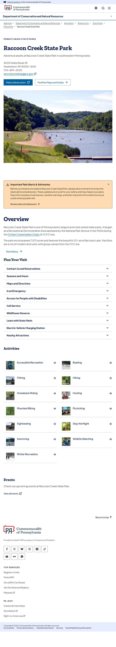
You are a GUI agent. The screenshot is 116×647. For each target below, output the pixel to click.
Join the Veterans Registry (16, 587)
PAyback (8, 592)
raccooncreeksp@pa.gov (20, 73)
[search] (103, 8)
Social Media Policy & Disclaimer (78, 628)
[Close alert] (108, 184)
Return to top (102, 517)
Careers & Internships (14, 606)
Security (59, 628)
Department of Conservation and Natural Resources (33, 16)
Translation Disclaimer (45, 628)
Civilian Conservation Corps (25, 234)
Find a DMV (9, 577)
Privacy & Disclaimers (25, 628)
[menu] (109, 8)
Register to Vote (11, 572)
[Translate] (96, 8)
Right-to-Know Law (13, 616)
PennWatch (9, 611)
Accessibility (9, 628)
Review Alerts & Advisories (23, 204)
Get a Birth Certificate (14, 582)
